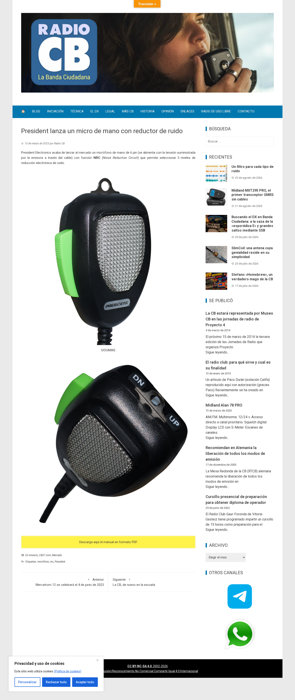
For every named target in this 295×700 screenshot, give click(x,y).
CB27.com (45, 555)
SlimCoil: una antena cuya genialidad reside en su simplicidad (252, 252)
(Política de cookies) (67, 671)
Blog (36, 111)
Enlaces (187, 111)
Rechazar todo (56, 682)
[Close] (99, 660)
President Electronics (36, 153)
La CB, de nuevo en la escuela (134, 582)
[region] (56, 673)
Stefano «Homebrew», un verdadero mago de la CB (252, 277)
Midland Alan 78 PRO (224, 405)
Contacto (246, 111)
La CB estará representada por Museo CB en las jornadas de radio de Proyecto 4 (239, 319)
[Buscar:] (240, 141)
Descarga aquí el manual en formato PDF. (108, 542)
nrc (52, 561)
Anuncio (33, 555)
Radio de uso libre (216, 111)
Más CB (128, 111)
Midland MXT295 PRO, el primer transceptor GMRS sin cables (253, 195)
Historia (148, 111)
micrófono (43, 561)
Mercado (57, 555)
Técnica (77, 111)
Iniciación (55, 111)
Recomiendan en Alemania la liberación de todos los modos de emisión (235, 453)
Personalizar (27, 682)
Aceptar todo (85, 682)
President (60, 561)
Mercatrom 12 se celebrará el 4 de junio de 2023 (70, 582)
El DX (94, 111)
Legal (110, 111)
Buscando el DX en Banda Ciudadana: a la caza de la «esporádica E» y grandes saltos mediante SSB (252, 223)
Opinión (168, 111)
